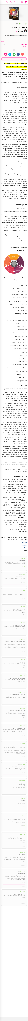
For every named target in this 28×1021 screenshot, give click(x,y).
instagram (24, 545)
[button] (14, 59)
